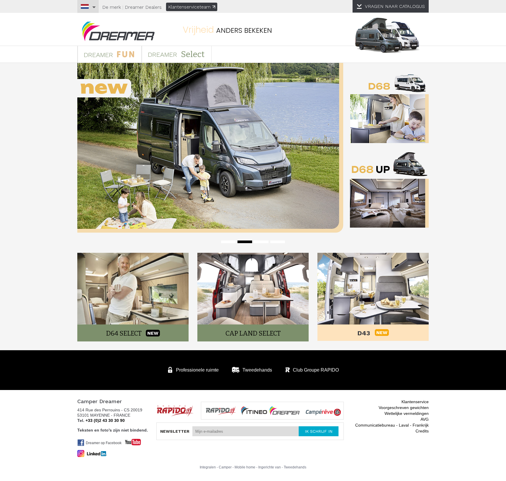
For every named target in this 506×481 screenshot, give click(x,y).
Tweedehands (295, 467)
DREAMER (99, 55)
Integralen (208, 467)
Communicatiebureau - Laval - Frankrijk (392, 425)
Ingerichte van (269, 467)
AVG (424, 419)
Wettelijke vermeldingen (406, 413)
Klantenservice (415, 401)
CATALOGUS (395, 6)
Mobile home (245, 467)
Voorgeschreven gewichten (404, 407)
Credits (422, 431)
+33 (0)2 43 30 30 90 (105, 420)
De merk (111, 7)
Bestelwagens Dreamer (118, 31)
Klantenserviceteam (189, 7)
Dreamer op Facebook (104, 443)
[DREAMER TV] (130, 440)
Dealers (143, 7)
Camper (225, 467)
